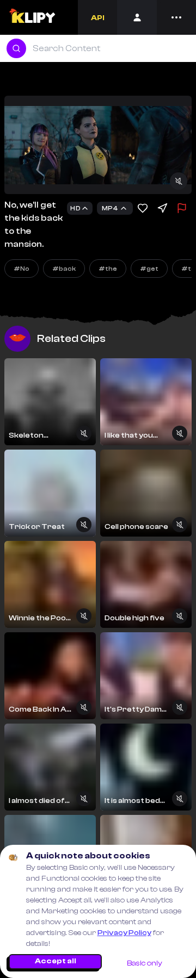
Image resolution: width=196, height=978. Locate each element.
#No (21, 268)
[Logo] (32, 17)
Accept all (55, 961)
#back (64, 268)
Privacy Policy (124, 933)
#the (108, 268)
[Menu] (176, 17)
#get (149, 268)
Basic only (144, 963)
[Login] (137, 17)
